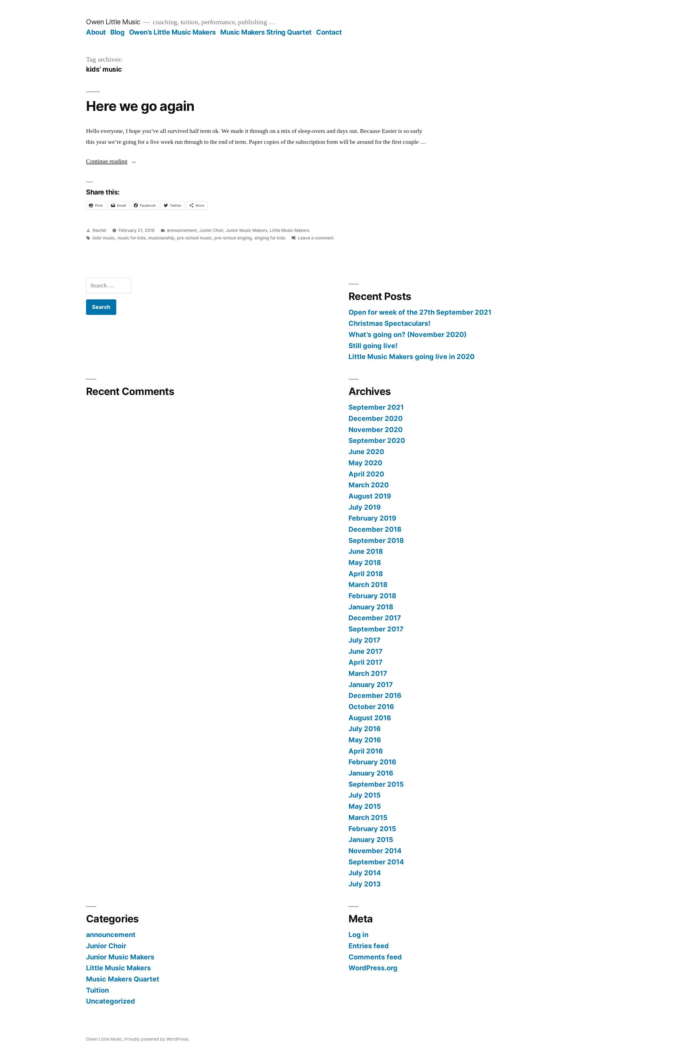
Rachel (99, 230)
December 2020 (375, 418)
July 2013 (364, 884)
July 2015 (364, 795)
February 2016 (372, 762)
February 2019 (372, 518)
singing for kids (269, 238)
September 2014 (376, 862)
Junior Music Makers (246, 230)
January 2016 (370, 773)
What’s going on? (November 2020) (407, 334)
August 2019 (369, 496)
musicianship (161, 238)
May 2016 (364, 740)
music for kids (131, 238)
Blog (117, 32)
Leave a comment (316, 238)
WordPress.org (373, 968)
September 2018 (376, 540)
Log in (358, 935)
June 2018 (365, 551)
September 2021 (376, 407)
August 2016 (369, 718)
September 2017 (375, 629)
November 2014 (375, 851)
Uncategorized (110, 1001)
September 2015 (376, 784)
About (96, 32)
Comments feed (375, 957)
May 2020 (365, 463)
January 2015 (370, 839)
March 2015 (367, 817)
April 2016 (365, 751)
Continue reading (111, 161)
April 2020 (366, 474)
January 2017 (370, 684)
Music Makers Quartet (122, 979)
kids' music (104, 238)
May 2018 (364, 562)
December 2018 (374, 529)
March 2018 (367, 584)
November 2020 (375, 429)
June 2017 (365, 651)
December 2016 (374, 695)
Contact (329, 32)
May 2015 (364, 806)
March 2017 (367, 673)
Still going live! (373, 346)
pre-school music (194, 238)
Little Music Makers (289, 230)
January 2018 (370, 607)
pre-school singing (233, 238)
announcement (182, 230)
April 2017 (365, 662)
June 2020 (366, 452)
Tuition (97, 990)
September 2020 (376, 440)
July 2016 (364, 729)
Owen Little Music (113, 22)
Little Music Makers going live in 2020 (411, 356)
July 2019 (364, 507)
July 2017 (364, 640)
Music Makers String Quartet (266, 32)
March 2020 (368, 485)
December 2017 (374, 618)
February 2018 (372, 596)
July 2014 (364, 873)
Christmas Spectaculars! (389, 323)
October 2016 (371, 707)
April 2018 (365, 574)
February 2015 (372, 829)
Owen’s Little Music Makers (172, 32)
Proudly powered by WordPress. (156, 1039)
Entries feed (368, 946)
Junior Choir (211, 230)
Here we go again (140, 106)
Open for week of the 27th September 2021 (419, 312)
